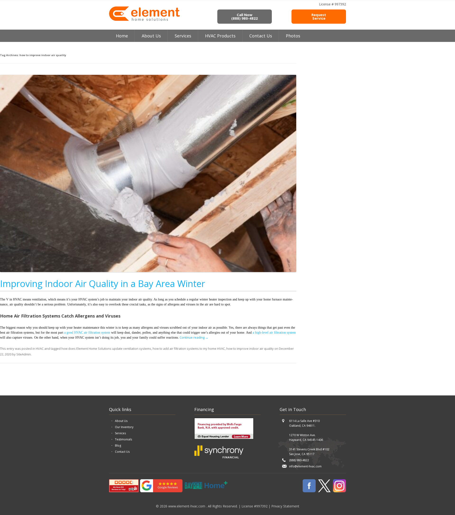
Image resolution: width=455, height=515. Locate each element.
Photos (293, 36)
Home (122, 36)
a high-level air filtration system (274, 332)
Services (183, 36)
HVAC (40, 348)
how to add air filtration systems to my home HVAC (189, 348)
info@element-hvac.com (305, 466)
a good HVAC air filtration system (87, 332)
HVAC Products (220, 36)
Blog (118, 445)
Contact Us (260, 36)
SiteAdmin (23, 354)
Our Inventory (124, 427)
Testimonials (123, 439)
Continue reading (194, 337)
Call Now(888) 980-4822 (244, 16)
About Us (121, 421)
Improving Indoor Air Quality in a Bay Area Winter (102, 283)
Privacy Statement (285, 506)
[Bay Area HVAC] (144, 20)
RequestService (318, 16)
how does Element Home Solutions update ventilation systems (106, 348)
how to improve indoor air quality (250, 348)
